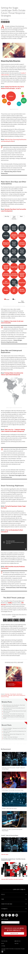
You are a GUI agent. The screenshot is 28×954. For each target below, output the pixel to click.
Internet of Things (5, 696)
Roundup (7, 694)
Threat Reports (13, 694)
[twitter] (6, 22)
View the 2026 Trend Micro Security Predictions (12, 879)
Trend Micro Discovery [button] (14, 217)
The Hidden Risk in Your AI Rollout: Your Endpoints (13, 738)
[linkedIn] (9, 22)
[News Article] (14, 844)
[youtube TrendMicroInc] (16, 915)
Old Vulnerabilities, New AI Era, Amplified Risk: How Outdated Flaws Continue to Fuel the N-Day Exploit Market (13, 717)
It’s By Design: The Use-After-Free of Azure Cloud (13, 713)
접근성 (2, 943)
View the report (4, 854)
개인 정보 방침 (4, 941)
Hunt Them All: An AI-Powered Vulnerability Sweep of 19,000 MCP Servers (13, 708)
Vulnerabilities (4, 695)
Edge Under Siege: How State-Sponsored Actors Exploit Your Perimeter (14, 711)
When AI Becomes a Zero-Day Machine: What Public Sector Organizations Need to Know (13, 706)
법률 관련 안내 (17, 941)
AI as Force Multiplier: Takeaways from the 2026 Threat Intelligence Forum (14, 729)
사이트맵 (3, 945)
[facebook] (4, 22)
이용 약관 (16, 943)
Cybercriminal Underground (19, 695)
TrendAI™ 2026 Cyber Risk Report (10, 737)
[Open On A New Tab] (14, 678)
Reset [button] (21, 216)
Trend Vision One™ (7, 889)
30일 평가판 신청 (11, 933)
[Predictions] (14, 869)
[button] (3, 96)
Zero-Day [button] (7, 216)
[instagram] (13, 915)
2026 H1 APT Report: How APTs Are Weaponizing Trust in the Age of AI (14, 732)
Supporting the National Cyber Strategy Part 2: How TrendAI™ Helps (13, 735)
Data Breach (19, 694)
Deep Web (10, 695)
